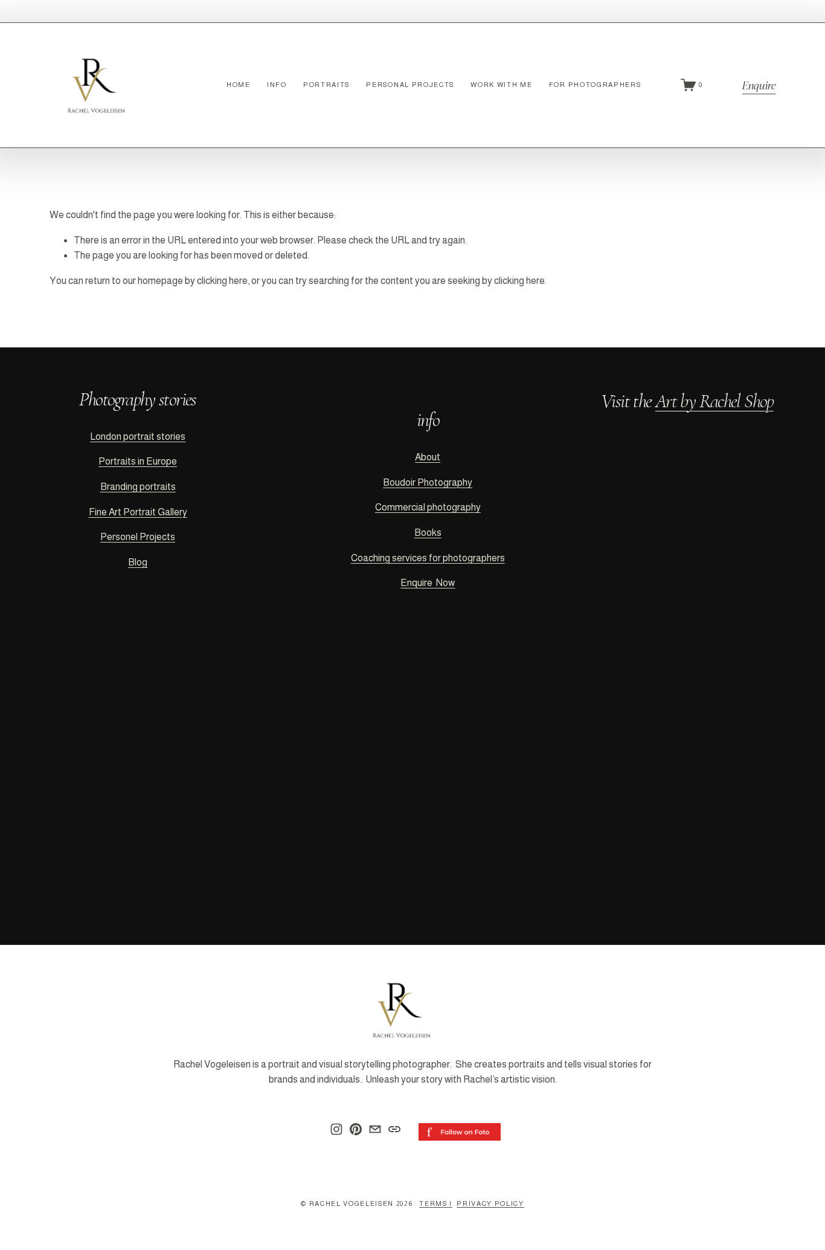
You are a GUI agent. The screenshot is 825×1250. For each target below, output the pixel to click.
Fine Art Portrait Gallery (138, 512)
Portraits (326, 84)
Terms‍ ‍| (435, 1203)
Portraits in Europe (137, 461)
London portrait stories (137, 436)
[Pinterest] (356, 1129)
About (427, 457)
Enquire (758, 85)
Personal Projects (410, 84)
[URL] (394, 1129)
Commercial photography (428, 507)
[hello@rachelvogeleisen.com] (375, 1129)
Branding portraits (138, 487)
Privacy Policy (490, 1203)
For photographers (595, 84)
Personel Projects (137, 537)
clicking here (222, 280)
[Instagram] (336, 1129)
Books (427, 532)
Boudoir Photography (427, 482)
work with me (501, 84)
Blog (137, 562)
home (238, 84)
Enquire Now (427, 583)
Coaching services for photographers (428, 558)
